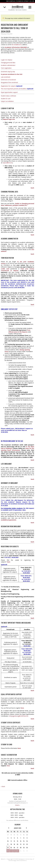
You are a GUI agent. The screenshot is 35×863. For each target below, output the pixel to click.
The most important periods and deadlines (14, 89)
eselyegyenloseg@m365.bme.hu (18, 716)
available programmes (8, 520)
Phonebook (19, 1)
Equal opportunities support (9, 92)
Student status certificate (8, 96)
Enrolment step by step (8, 71)
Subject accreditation (7, 101)
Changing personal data (8, 62)
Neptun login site (9, 119)
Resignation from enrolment (9, 82)
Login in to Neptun (6, 60)
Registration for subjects (8, 86)
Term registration (6, 68)
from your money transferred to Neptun (17, 269)
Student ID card (5, 98)
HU (30, 1)
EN (33, 1)
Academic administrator (8, 65)
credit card (5, 269)
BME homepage (10, 1)
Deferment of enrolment (8, 80)
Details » (17, 805)
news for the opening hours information (17, 449)
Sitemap (26, 1)
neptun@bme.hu (7, 163)
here (22, 708)
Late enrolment (5, 77)
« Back (3, 786)
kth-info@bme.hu (17, 44)
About (3, 859)
